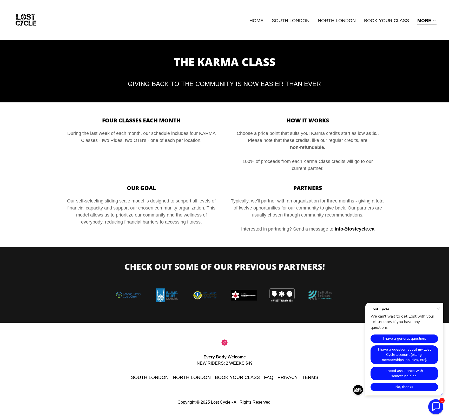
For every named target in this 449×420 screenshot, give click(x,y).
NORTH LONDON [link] (337, 20)
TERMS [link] (310, 377)
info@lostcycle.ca (354, 229)
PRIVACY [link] (288, 377)
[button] (427, 20)
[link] (25, 19)
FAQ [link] (268, 377)
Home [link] (256, 20)
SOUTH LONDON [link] (290, 20)
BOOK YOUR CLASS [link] (386, 20)
